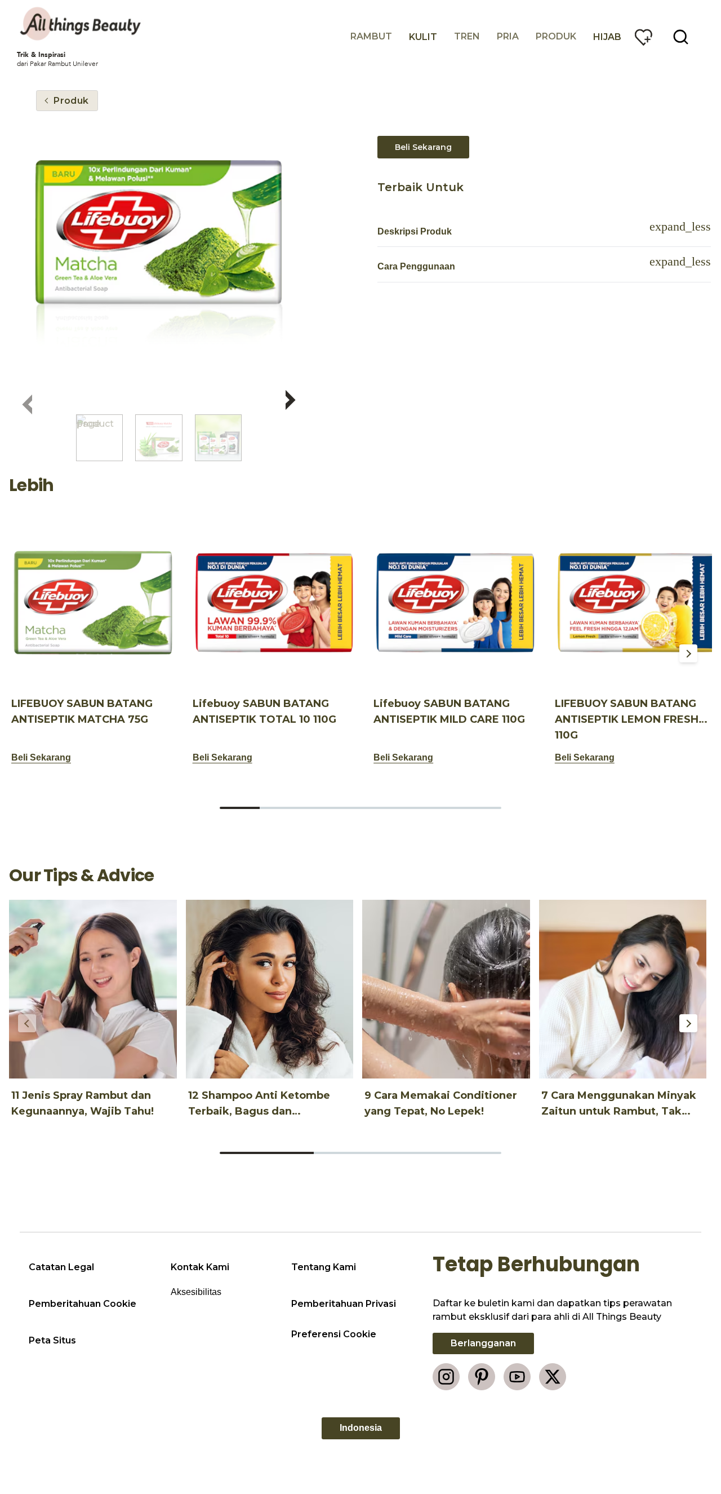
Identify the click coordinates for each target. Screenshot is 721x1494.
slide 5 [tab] (401, 808)
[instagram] (446, 1376)
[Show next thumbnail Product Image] (290, 397)
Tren (467, 36)
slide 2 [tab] (280, 808)
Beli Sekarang (423, 147)
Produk (556, 36)
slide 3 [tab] (320, 808)
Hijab (607, 37)
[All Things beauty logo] (81, 24)
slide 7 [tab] (481, 808)
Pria (508, 36)
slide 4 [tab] (360, 808)
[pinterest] (481, 1376)
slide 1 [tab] (240, 808)
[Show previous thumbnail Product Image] (27, 402)
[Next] (688, 653)
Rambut (371, 36)
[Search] (681, 37)
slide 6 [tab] (441, 808)
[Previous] (27, 653)
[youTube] (517, 1376)
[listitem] (99, 437)
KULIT (423, 37)
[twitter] (552, 1376)
